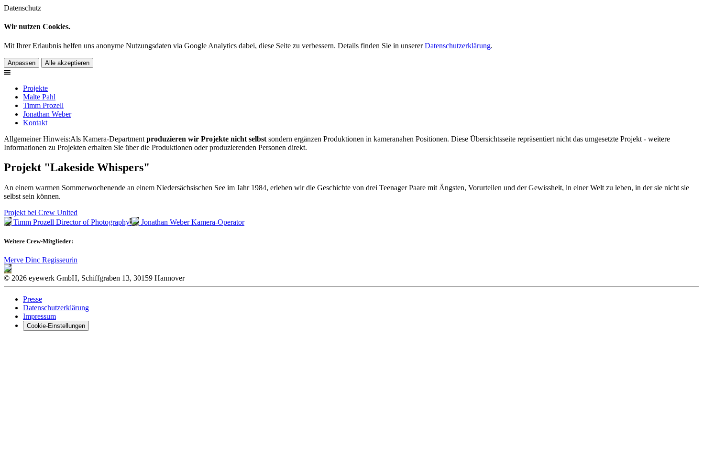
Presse (32, 299)
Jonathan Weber (47, 114)
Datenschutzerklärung (458, 46)
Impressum (39, 316)
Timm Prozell (43, 105)
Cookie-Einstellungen (56, 325)
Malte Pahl (39, 97)
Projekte (35, 88)
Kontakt (35, 123)
